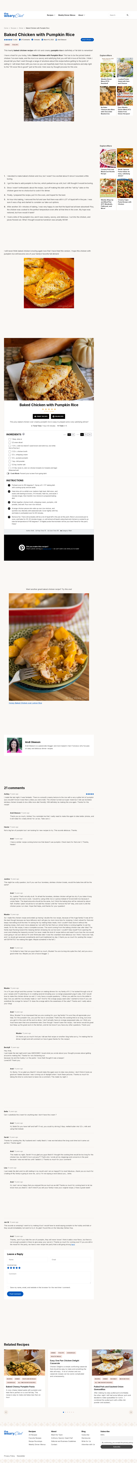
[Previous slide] (6, 1412)
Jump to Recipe (86, 39)
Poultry (15, 44)
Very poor (8, 1268)
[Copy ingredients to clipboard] (23, 434)
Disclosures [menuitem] (86, 1438)
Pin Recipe (59, 416)
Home (6, 28)
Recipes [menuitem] (50, 15)
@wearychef (47, 549)
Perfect (19, 1268)
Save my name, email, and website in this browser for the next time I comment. (40, 1287)
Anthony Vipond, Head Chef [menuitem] (62, 1438)
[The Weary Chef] (14, 15)
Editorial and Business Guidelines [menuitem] (63, 1441)
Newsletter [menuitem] (21, 1456)
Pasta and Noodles (29, 1379)
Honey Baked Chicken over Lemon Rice (25, 703)
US (69, 434)
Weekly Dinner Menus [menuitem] (66, 15)
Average (14, 1268)
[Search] (127, 15)
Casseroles (11, 1382)
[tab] (63, 1412)
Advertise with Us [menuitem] (88, 1444)
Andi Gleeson (62, 39)
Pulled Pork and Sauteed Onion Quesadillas (108, 1388)
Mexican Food (124, 1379)
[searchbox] (119, 15)
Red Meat (114, 1379)
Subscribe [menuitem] (85, 1435)
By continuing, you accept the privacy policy (117, 1442)
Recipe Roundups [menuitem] (35, 1441)
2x (86, 434)
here (73, 1244)
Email (102, 1435)
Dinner (21, 28)
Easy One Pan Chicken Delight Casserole (64, 1362)
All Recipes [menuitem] (33, 1435)
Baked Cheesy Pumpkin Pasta (20, 1386)
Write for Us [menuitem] (86, 1441)
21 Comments (25, 39)
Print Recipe (42, 416)
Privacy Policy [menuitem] (9, 1456)
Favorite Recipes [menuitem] (35, 1438)
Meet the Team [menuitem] (57, 1435)
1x (82, 434)
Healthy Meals (56, 1356)
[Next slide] (131, 1412)
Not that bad (11, 1268)
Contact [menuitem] (54, 1444)
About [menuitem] (80, 15)
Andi (32, 530)
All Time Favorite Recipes (27, 1382)
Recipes (13, 28)
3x (90, 434)
